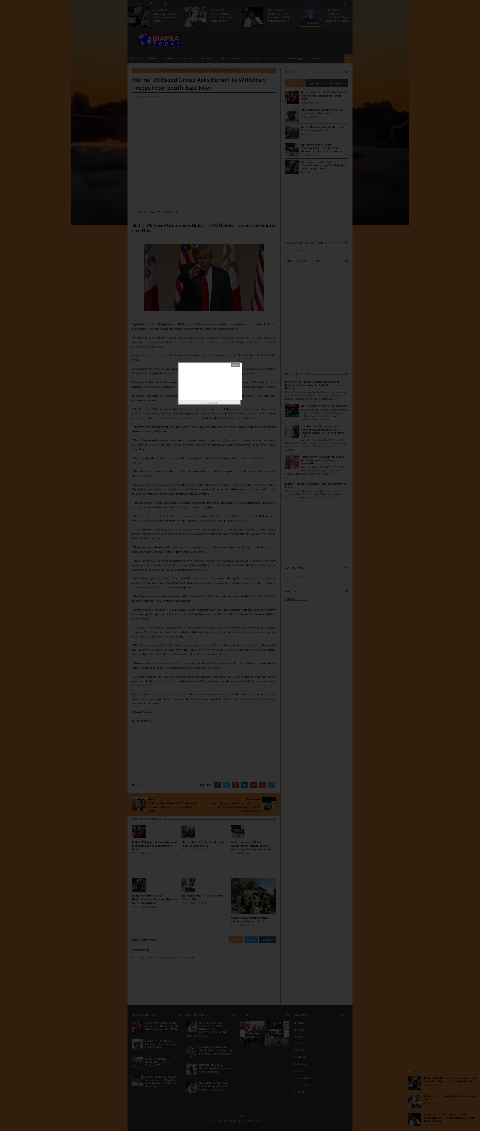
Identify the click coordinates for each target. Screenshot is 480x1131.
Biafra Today (213, 403)
